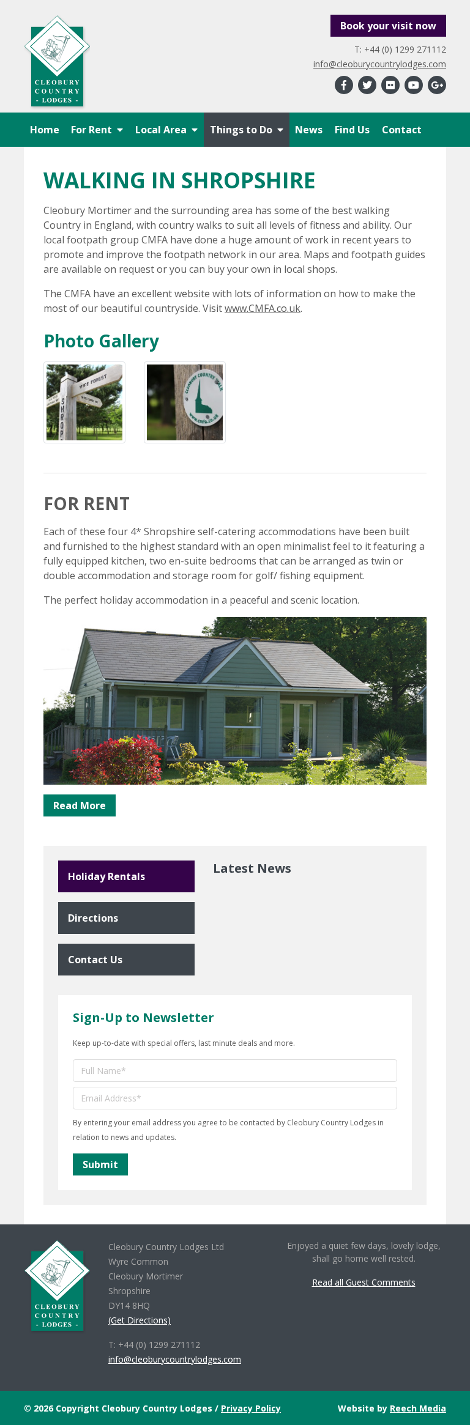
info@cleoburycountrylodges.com (379, 64)
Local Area (161, 129)
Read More (79, 805)
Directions (93, 918)
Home (44, 129)
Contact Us (95, 959)
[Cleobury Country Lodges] (57, 64)
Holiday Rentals (106, 876)
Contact (402, 129)
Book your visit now (388, 25)
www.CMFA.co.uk (262, 308)
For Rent (91, 129)
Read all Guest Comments (364, 1282)
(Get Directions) (139, 1320)
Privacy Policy (251, 1408)
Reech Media (418, 1408)
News (309, 129)
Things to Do (241, 129)
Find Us (352, 129)
